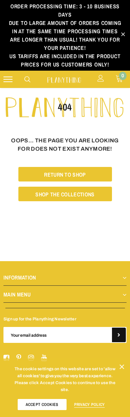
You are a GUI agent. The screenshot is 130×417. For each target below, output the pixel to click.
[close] (123, 35)
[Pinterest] (18, 358)
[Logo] (64, 79)
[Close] (122, 368)
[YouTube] (44, 358)
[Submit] (119, 335)
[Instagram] (31, 358)
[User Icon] (100, 79)
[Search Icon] (27, 79)
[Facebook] (6, 358)
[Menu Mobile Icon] (7, 79)
